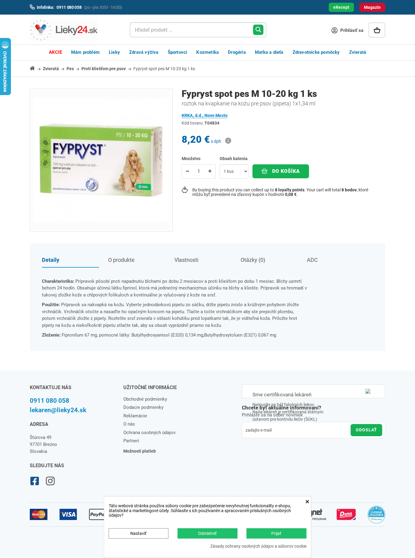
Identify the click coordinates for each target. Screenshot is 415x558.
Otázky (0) (253, 260)
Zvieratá (357, 52)
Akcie (55, 52)
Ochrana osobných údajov (149, 432)
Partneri (131, 440)
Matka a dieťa (269, 52)
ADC (312, 260)
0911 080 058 (49, 400)
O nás (129, 424)
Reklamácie (135, 416)
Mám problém (85, 52)
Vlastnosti (186, 260)
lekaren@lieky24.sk (58, 410)
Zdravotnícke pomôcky (316, 52)
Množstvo (191, 158)
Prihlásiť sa (351, 30)
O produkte (121, 260)
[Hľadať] (258, 30)
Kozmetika (207, 52)
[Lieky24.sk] (74, 30)
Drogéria (237, 52)
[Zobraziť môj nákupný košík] (377, 30)
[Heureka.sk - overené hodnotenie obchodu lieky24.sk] (377, 517)
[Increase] (209, 171)
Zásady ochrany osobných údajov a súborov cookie (258, 546)
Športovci (177, 52)
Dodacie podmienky (143, 407)
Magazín (372, 7)
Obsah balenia (234, 158)
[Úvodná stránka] (36, 68)
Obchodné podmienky (145, 399)
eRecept (341, 7)
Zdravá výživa (144, 52)
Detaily (50, 260)
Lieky (114, 52)
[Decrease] (187, 171)
